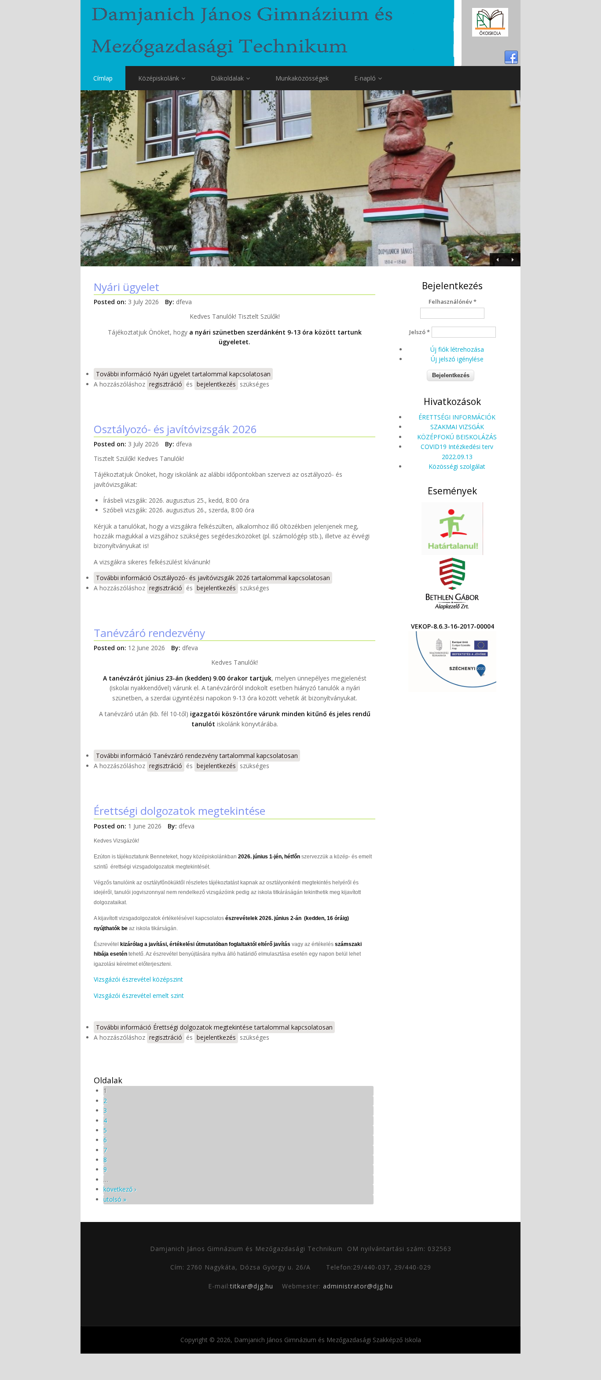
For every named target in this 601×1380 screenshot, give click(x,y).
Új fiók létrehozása (457, 349)
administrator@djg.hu (358, 1286)
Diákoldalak (227, 78)
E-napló (365, 78)
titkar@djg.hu (251, 1286)
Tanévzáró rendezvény (149, 633)
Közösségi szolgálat (457, 466)
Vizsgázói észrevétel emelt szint (139, 995)
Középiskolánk (158, 78)
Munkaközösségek (302, 78)
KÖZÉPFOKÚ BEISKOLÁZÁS (457, 437)
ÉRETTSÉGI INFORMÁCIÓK (456, 417)
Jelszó (419, 332)
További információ (183, 374)
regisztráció (165, 384)
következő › (119, 1189)
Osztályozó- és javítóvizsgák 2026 (175, 429)
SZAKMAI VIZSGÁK (457, 427)
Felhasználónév (452, 301)
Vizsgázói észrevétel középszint (138, 979)
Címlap (103, 78)
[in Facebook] (511, 58)
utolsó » (114, 1199)
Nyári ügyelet (126, 287)
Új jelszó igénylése (457, 359)
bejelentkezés (216, 384)
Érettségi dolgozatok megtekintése (179, 810)
